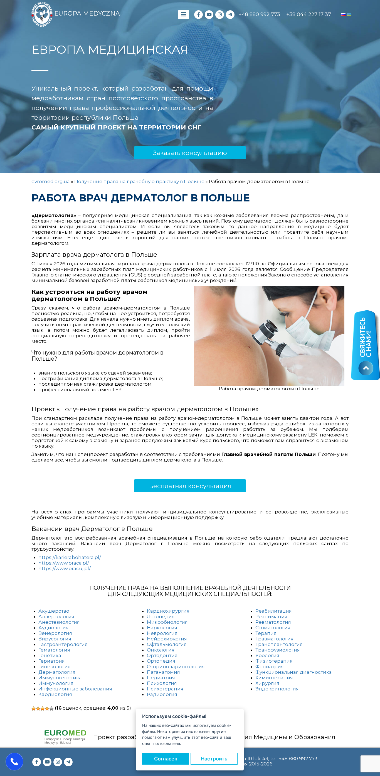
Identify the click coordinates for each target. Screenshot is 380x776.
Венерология (55, 633)
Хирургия (267, 683)
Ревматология (273, 622)
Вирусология (54, 639)
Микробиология (167, 622)
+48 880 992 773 (259, 14)
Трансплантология (279, 644)
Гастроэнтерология (63, 644)
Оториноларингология (176, 666)
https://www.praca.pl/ (63, 563)
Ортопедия (161, 661)
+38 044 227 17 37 (308, 14)
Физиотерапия (274, 661)
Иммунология (55, 683)
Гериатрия (51, 661)
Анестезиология (59, 622)
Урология (267, 655)
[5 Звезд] (51, 708)
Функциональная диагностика (293, 672)
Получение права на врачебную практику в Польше (139, 181)
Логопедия (161, 616)
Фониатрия (269, 666)
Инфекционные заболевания (75, 689)
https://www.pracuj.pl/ (64, 568)
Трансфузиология (277, 650)
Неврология (162, 633)
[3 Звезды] (42, 708)
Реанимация (271, 616)
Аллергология (56, 616)
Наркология (162, 627)
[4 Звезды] (47, 708)
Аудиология (53, 627)
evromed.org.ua (50, 181)
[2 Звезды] (38, 708)
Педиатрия (161, 677)
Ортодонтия (162, 655)
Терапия (266, 633)
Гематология (54, 650)
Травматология (274, 639)
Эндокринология (277, 689)
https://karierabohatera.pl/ (69, 557)
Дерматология (56, 672)
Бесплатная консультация (190, 486)
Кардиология (55, 694)
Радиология (162, 694)
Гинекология (54, 666)
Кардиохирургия (168, 611)
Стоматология (272, 627)
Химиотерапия (274, 677)
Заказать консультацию (190, 153)
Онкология (160, 650)
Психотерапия (165, 689)
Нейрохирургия (167, 639)
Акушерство (53, 611)
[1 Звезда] (33, 708)
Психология (162, 683)
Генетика (49, 655)
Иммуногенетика (60, 677)
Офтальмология (167, 644)
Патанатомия (163, 672)
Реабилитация (273, 611)
